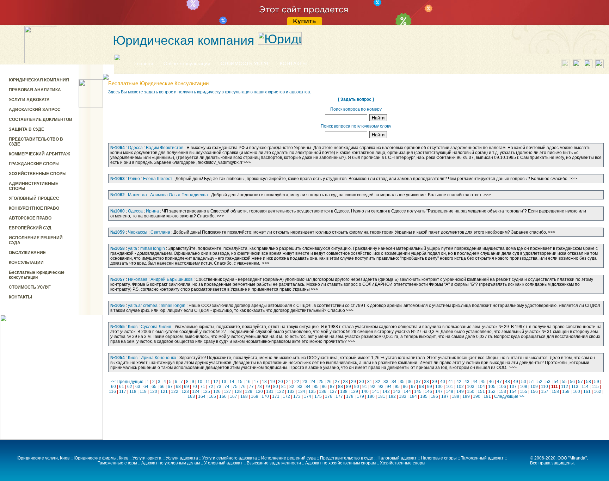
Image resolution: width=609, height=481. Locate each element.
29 (353, 381)
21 (288, 381)
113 (574, 386)
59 (596, 381)
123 (185, 391)
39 (434, 381)
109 (534, 386)
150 (470, 391)
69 (186, 386)
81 (283, 386)
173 (297, 396)
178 (349, 396)
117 (122, 391)
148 (449, 391)
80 (275, 386)
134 (301, 391)
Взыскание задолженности (274, 463)
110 (544, 386)
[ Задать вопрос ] (356, 99)
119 (143, 391)
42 (458, 381)
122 (174, 391)
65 (154, 386)
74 (226, 386)
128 (238, 391)
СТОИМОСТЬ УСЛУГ (245, 63)
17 (256, 381)
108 (523, 386)
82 (291, 386)
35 (402, 381)
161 (587, 391)
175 (318, 396)
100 (439, 386)
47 (499, 381)
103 (470, 386)
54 (556, 381)
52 (539, 381)
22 (296, 381)
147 (439, 391)
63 (137, 386)
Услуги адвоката (182, 458)
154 (513, 391)
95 (397, 386)
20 (280, 381)
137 (333, 391)
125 (206, 391)
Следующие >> (509, 396)
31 (369, 381)
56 (572, 381)
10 (199, 381)
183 (402, 396)
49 (515, 381)
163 (191, 396)
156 (534, 391)
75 (235, 386)
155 (523, 391)
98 (421, 386)
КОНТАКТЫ (293, 63)
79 (267, 386)
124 (195, 391)
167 (233, 396)
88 (340, 386)
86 (324, 386)
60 (113, 386)
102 (460, 386)
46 (491, 381)
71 (202, 386)
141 (375, 391)
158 (555, 391)
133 (291, 391)
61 (121, 386)
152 (492, 391)
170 (265, 396)
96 (405, 386)
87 (332, 386)
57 (580, 381)
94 (389, 386)
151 (481, 391)
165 (212, 396)
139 (354, 391)
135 (312, 391)
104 (481, 386)
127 (227, 391)
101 (449, 386)
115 (595, 386)
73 (218, 386)
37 (418, 381)
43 (467, 381)
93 (381, 386)
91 (364, 386)
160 (576, 391)
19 (272, 381)
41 (450, 381)
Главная (143, 63)
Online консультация (187, 63)
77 (251, 386)
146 (428, 391)
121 (164, 391)
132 (280, 391)
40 (442, 381)
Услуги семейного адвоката (229, 458)
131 (269, 391)
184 (413, 396)
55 (564, 381)
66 (162, 386)
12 (215, 381)
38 (426, 381)
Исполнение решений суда (288, 458)
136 (322, 391)
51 (531, 381)
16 (248, 381)
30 (361, 381)
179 (360, 396)
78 (259, 386)
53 (548, 381)
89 (348, 386)
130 (259, 391)
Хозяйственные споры (402, 463)
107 (513, 386)
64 (145, 386)
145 (418, 391)
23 (304, 381)
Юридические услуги (37, 458)
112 (564, 386)
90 (356, 386)
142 (386, 391)
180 (371, 396)
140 (365, 391)
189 (466, 396)
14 (231, 381)
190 (476, 396)
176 (328, 396)
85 (316, 386)
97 (413, 386)
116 (112, 391)
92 (372, 386)
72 (210, 386)
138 (343, 391)
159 (566, 391)
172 (286, 396)
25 (321, 381)
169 (254, 396)
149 (460, 391)
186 (434, 396)
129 (248, 391)
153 (502, 391)
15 (240, 381)
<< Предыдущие (127, 381)
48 (507, 381)
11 (207, 381)
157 (544, 391)
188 (455, 396)
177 (339, 396)
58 (588, 381)
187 (445, 396)
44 (475, 381)
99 (429, 386)
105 (492, 386)
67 (170, 386)
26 (329, 381)
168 (244, 396)
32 (377, 381)
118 (132, 391)
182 (392, 396)
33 (385, 381)
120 (153, 391)
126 (217, 391)
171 (275, 396)
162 (597, 391)
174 (307, 396)
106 (502, 386)
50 (523, 381)
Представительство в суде (346, 458)
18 (264, 381)
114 (585, 386)
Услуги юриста (147, 458)
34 (394, 381)
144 (407, 391)
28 (345, 381)
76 (243, 386)
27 (337, 381)
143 (396, 391)
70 (194, 386)
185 (423, 396)
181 (381, 396)
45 (483, 381)
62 (129, 386)
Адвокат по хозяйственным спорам (340, 463)
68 (178, 386)
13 (223, 381)
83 (299, 386)
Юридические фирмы (95, 458)
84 (308, 386)
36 (410, 381)
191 (487, 396)
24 (312, 381)
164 (201, 396)
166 (223, 396)
